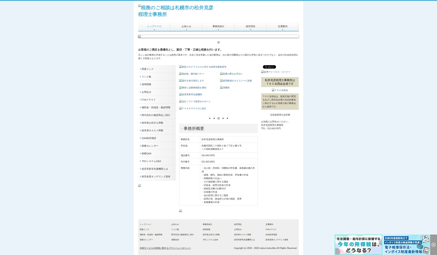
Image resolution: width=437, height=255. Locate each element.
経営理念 (250, 26)
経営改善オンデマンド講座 (156, 176)
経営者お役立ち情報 (152, 122)
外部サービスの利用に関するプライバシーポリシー (165, 248)
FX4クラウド (149, 99)
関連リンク (148, 69)
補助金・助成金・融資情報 (156, 107)
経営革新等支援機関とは (155, 168)
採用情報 (146, 84)
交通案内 (282, 26)
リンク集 (146, 76)
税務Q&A (146, 153)
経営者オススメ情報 (152, 130)
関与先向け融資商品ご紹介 (156, 115)
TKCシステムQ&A (151, 161)
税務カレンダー (150, 145)
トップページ (154, 26)
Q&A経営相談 (149, 138)
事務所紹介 (218, 26)
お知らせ (186, 26)
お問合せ (146, 92)
